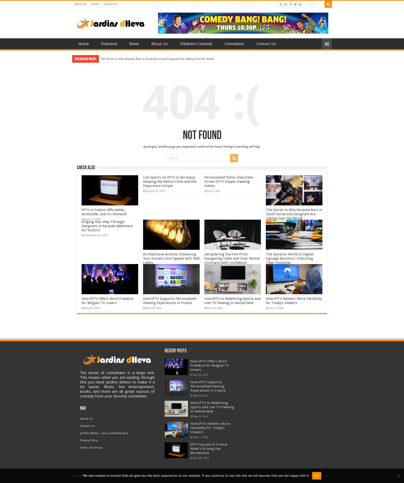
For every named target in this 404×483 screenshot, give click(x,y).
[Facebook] (291, 4)
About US (81, 4)
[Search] (328, 4)
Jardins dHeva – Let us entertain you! (104, 433)
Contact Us (111, 4)
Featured (109, 43)
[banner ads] (243, 23)
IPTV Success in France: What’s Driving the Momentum (209, 448)
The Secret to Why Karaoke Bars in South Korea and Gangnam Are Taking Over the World (157, 59)
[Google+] (286, 4)
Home (95, 4)
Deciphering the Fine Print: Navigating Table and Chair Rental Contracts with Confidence (232, 258)
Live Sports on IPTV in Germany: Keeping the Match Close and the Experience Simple (169, 181)
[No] (398, 475)
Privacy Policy (89, 440)
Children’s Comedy (196, 43)
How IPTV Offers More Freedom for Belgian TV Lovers (108, 301)
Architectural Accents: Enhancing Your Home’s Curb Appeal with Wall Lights (171, 258)
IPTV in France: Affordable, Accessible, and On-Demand (104, 212)
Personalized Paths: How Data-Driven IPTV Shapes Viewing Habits (229, 181)
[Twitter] (295, 4)
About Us (159, 43)
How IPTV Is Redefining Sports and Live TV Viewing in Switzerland (232, 301)
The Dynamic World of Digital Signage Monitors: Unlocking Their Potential (290, 258)
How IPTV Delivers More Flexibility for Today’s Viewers (294, 301)
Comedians (234, 43)
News (134, 43)
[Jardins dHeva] (111, 22)
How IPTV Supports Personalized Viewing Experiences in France (169, 301)
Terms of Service (91, 447)
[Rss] (281, 4)
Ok (316, 475)
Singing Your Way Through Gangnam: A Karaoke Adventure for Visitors (107, 226)
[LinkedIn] (300, 4)
